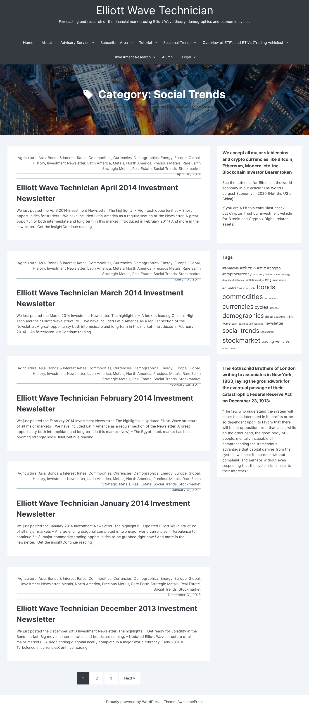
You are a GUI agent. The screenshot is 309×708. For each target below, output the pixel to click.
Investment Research (133, 57)
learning (258, 323)
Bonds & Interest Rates (67, 157)
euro (234, 323)
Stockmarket (190, 168)
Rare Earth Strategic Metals (154, 584)
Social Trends (165, 168)
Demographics (146, 157)
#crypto (274, 268)
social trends (240, 330)
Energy (166, 157)
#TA (253, 288)
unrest (226, 348)
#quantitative (232, 288)
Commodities (99, 157)
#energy (285, 274)
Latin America (99, 163)
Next (128, 678)
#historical (238, 280)
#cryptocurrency (237, 274)
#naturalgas (279, 280)
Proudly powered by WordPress (134, 701)
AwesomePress (190, 701)
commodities (242, 297)
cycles (261, 307)
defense (274, 307)
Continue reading (77, 226)
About (47, 42)
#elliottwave (272, 274)
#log (268, 280)
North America (138, 163)
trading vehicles (275, 341)
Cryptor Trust (240, 213)
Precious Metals (167, 163)
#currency (258, 274)
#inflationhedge (255, 280)
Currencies (122, 157)
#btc (261, 267)
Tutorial (145, 42)
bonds (266, 287)
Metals (118, 163)
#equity (226, 280)
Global (194, 157)
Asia (42, 157)
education (279, 317)
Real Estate (142, 168)
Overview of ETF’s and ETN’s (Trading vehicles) (243, 42)
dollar (269, 316)
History (39, 163)
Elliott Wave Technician (154, 10)
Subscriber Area (114, 42)
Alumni (168, 57)
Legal (186, 57)
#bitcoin (248, 267)
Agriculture (27, 157)
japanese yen (245, 323)
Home (28, 42)
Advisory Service (74, 42)
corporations (271, 298)
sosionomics (267, 331)
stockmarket (241, 340)
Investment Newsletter (66, 163)
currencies (238, 306)
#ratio (246, 288)
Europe (180, 157)
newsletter (273, 323)
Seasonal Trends (177, 42)
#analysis (230, 268)
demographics (243, 315)
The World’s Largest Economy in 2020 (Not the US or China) (257, 193)
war (233, 348)
